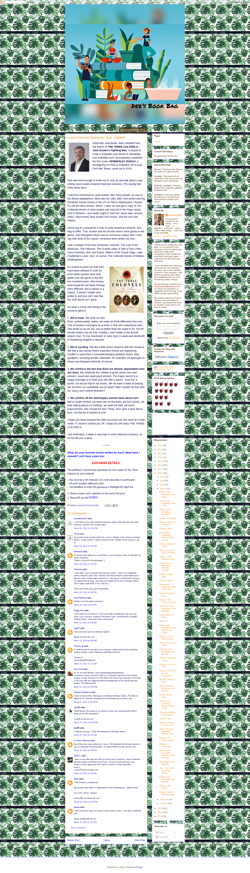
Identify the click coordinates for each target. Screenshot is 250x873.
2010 (160, 812)
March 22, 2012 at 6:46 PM (85, 750)
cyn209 (77, 707)
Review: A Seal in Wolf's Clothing (167, 551)
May (162, 480)
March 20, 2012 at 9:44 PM (85, 605)
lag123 (77, 628)
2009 (160, 816)
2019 (160, 445)
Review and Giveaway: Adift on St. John (167, 587)
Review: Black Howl (165, 695)
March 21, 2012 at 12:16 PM (86, 702)
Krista (76, 534)
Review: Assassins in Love (167, 659)
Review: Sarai (165, 718)
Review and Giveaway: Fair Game (167, 494)
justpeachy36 (175, 215)
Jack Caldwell (80, 598)
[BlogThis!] (108, 505)
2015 (160, 461)
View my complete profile (165, 236)
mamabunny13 (80, 518)
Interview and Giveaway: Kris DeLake (167, 651)
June (162, 476)
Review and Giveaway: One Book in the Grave (167, 628)
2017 (160, 453)
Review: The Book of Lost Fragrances (167, 673)
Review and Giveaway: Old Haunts (167, 779)
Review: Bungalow (167, 518)
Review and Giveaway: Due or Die (167, 503)
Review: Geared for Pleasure (166, 723)
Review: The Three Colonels (167, 600)
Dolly (76, 779)
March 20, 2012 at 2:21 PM (85, 546)
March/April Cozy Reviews (167, 763)
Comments (163, 837)
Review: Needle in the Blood (167, 523)
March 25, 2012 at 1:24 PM (85, 822)
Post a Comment (78, 828)
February (164, 799)
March (163, 488)
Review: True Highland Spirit (167, 557)
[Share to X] (111, 505)
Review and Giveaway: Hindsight (165, 512)
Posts (160, 832)
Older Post (139, 840)
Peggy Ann (79, 610)
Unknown (78, 551)
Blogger (139, 867)
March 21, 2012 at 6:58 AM (85, 641)
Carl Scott (78, 669)
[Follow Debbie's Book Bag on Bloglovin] (166, 358)
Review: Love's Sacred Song (166, 637)
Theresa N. (78, 646)
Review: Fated (165, 580)
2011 (159, 808)
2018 (160, 449)
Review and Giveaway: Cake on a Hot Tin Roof (167, 754)
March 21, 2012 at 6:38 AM (85, 623)
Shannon (78, 569)
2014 (160, 465)
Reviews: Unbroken (164, 745)
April (162, 484)
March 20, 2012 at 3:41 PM (85, 564)
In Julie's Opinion (82, 740)
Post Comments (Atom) (112, 849)
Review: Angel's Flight (166, 575)
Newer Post (73, 840)
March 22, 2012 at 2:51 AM (85, 735)
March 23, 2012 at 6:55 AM (85, 773)
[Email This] (105, 505)
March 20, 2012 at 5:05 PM (85, 592)
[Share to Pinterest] (116, 505)
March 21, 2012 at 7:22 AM (85, 664)
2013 (160, 469)
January (164, 803)
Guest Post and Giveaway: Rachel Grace (166, 731)
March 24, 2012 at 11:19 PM (86, 802)
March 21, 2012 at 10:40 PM (86, 722)
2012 (160, 473)
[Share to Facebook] (114, 505)
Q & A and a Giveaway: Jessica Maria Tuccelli (166, 536)
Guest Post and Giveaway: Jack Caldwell (167, 608)
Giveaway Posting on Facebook (167, 713)
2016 (160, 457)
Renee (76, 807)
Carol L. (77, 756)
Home (107, 840)
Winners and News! (165, 787)
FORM (93, 497)
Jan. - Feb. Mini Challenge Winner (166, 770)
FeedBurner (174, 338)
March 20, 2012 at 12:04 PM (86, 528)
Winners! (163, 621)
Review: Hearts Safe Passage (166, 793)
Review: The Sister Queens (166, 739)
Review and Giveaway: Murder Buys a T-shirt (167, 704)
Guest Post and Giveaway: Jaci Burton (167, 688)
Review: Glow (165, 529)
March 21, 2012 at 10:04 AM (86, 687)
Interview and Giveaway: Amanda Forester (165, 566)
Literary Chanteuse (82, 692)
